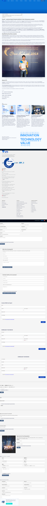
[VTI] (4, 1)
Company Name (26, 484)
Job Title (25, 487)
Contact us (38, 0)
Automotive (33, 206)
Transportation (33, 209)
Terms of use (4, 220)
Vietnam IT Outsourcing (20, 201)
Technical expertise (5, 204)
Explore (30, 0)
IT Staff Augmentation (20, 216)
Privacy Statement (10, 220)
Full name (18, 439)
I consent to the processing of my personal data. (7, 242)
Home (8, 0)
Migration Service (19, 205)
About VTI (3, 201)
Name (1, 397)
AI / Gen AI (18, 211)
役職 (3, 464)
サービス (25, 464)
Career (34, 0)
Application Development (20, 204)
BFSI (32, 204)
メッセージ (4, 467)
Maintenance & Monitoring (21, 206)
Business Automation (20, 215)
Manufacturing (33, 201)
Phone (22, 223)
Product (21, 0)
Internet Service (33, 210)
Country (3, 487)
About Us (12, 0)
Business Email (2, 400)
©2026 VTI (16, 220)
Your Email (18, 442)
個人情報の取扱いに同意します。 (7, 473)
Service (17, 0)
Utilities (32, 211)
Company (23, 226)
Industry (26, 0)
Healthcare (33, 205)
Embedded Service (19, 210)
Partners (3, 205)
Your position (23, 229)
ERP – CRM (18, 214)
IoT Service (18, 209)
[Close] (0, 246)
